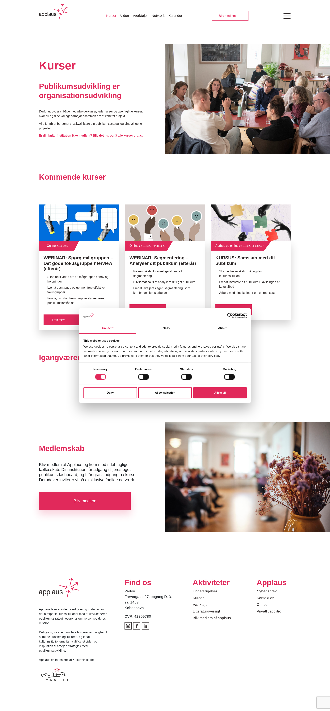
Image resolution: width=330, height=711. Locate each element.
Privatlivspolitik (269, 611)
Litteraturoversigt (206, 611)
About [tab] (222, 328)
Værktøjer (140, 16)
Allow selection (165, 392)
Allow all (220, 392)
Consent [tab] (107, 328)
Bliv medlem (227, 15)
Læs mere (59, 320)
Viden (124, 16)
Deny (110, 392)
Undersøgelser (205, 591)
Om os (262, 605)
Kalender (175, 16)
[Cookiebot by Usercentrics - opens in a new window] (230, 315)
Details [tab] (165, 328)
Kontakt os (265, 598)
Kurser (111, 16)
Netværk (158, 16)
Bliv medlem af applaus (212, 618)
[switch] (143, 377)
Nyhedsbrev (267, 591)
